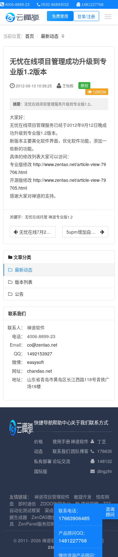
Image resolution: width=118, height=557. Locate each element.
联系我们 (61, 451)
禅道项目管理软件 (52, 496)
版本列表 (22, 282)
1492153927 (39, 353)
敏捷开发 (83, 496)
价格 (38, 441)
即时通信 (27, 503)
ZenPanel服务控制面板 (41, 524)
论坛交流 (61, 461)
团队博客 (79, 451)
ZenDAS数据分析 (48, 517)
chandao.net (39, 371)
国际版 (40, 471)
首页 (29, 36)
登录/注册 (86, 16)
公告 (18, 294)
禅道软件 (79, 441)
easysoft (35, 362)
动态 (38, 451)
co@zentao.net (42, 345)
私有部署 (43, 461)
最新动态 (50, 36)
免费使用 (60, 16)
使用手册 (61, 441)
